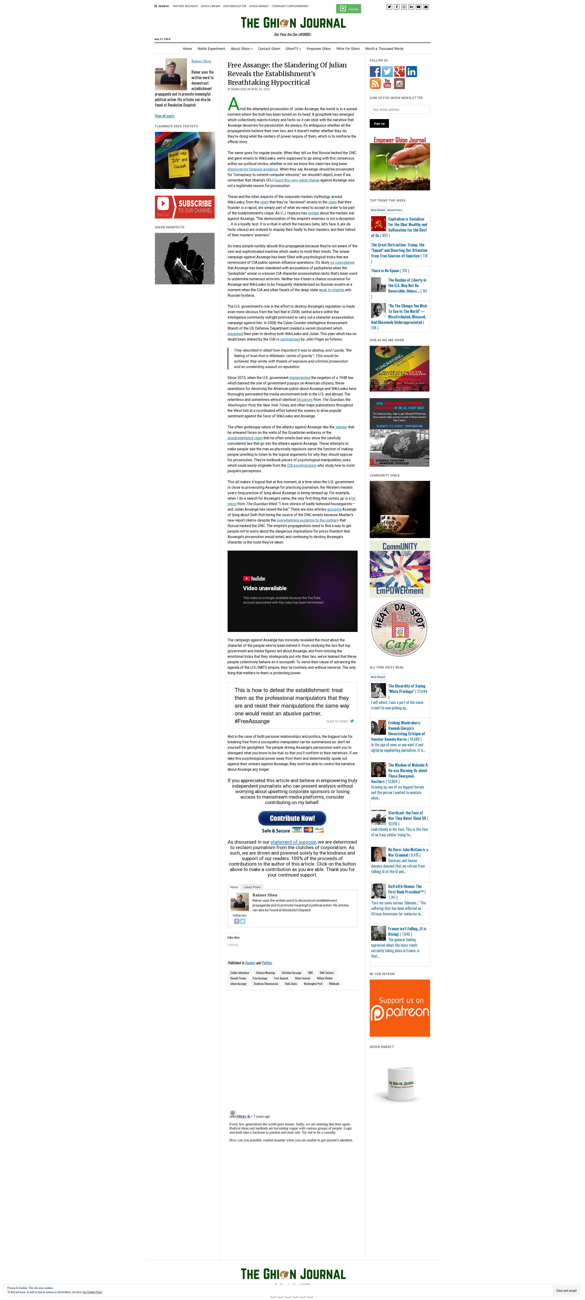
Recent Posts (394, 210)
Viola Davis (291, 984)
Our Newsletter (235, 6)
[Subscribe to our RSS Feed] (375, 83)
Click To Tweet (337, 721)
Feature (250, 962)
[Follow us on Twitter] (387, 71)
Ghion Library (211, 6)
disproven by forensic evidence (253, 169)
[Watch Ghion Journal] (387, 83)
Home (187, 48)
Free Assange (260, 978)
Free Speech (281, 978)
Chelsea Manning (265, 973)
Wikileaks (334, 984)
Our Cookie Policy (92, 1292)
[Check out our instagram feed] (399, 83)
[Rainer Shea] (240, 910)
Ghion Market (259, 6)
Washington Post (313, 984)
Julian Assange (238, 984)
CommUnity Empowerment (290, 6)
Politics (267, 962)
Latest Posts (252, 887)
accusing (334, 509)
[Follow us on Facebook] (375, 71)
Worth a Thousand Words (384, 48)
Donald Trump (238, 978)
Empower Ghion (319, 48)
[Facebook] (236, 921)
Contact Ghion (269, 48)
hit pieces (305, 399)
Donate (353, 9)
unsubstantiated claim (245, 438)
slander (341, 427)
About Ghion (240, 48)
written (313, 213)
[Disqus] (293, 1047)
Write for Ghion (348, 48)
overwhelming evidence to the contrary (307, 520)
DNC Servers (327, 973)
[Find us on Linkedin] (411, 71)
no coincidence (342, 262)
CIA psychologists (301, 465)
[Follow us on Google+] (399, 71)
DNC (310, 973)
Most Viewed (378, 210)
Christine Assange (291, 973)
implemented (299, 378)
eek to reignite (333, 290)
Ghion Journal (302, 978)
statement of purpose (293, 842)
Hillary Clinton (324, 978)
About (234, 887)
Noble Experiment (211, 48)
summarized (290, 339)
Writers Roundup (185, 6)
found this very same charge (296, 180)
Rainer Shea (201, 61)
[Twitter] (242, 921)
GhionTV (292, 48)
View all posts (164, 116)
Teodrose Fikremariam (265, 984)
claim (264, 202)
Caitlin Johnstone (239, 973)
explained (235, 334)
